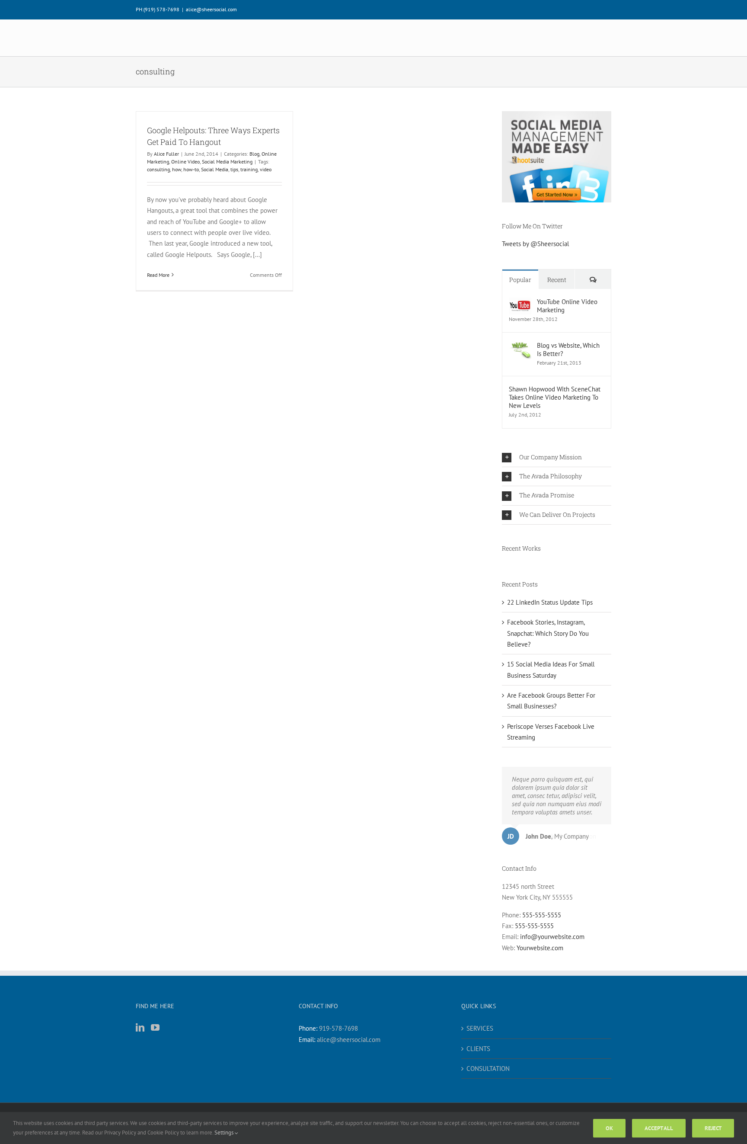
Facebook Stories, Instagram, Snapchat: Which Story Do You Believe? (548, 633)
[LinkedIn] (140, 1027)
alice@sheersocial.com (211, 9)
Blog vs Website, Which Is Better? (568, 349)
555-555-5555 (541, 915)
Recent (556, 280)
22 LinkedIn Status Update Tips (550, 602)
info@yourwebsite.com (552, 937)
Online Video (185, 161)
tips (234, 169)
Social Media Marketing (227, 161)
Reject (713, 1128)
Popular (520, 280)
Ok (609, 1128)
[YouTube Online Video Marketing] (520, 303)
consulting (158, 169)
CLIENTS (478, 1049)
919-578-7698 (338, 1028)
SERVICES (479, 1028)
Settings (224, 1132)
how (176, 169)
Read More (158, 275)
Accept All (659, 1128)
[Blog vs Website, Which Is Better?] (520, 347)
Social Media (214, 169)
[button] (556, 457)
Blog (254, 154)
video (265, 169)
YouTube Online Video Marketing (567, 306)
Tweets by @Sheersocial (535, 244)
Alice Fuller (166, 154)
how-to (191, 169)
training (249, 169)
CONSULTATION (488, 1068)
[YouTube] (155, 1027)
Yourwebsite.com (540, 948)
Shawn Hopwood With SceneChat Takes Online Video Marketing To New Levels (554, 397)
